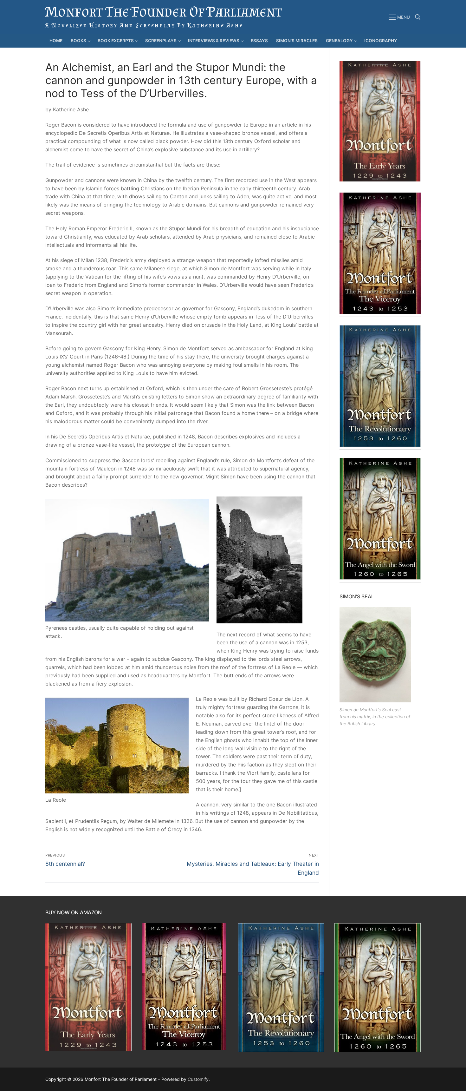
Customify (198, 1079)
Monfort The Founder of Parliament (163, 11)
